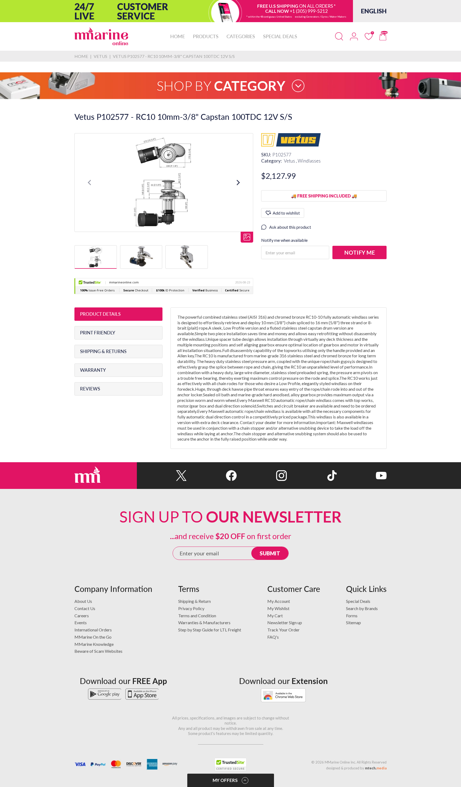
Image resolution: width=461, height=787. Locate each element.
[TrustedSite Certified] (230, 764)
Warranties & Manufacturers (204, 622)
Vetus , (291, 161)
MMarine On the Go (93, 636)
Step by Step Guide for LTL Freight (209, 629)
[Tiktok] (312, 476)
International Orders (93, 629)
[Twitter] (162, 476)
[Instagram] (262, 476)
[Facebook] (212, 476)
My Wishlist (278, 608)
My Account (278, 601)
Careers (81, 615)
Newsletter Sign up (284, 622)
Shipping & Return (194, 601)
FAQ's (273, 636)
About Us (83, 601)
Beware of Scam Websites (98, 651)
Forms (351, 615)
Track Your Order (283, 629)
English (374, 11)
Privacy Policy (191, 608)
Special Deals (358, 601)
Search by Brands (362, 608)
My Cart (275, 615)
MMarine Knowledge (94, 644)
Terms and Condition (197, 615)
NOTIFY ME (359, 252)
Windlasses (309, 161)
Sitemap (353, 622)
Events (80, 622)
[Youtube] (362, 476)
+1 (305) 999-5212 (309, 11)
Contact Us (84, 608)
